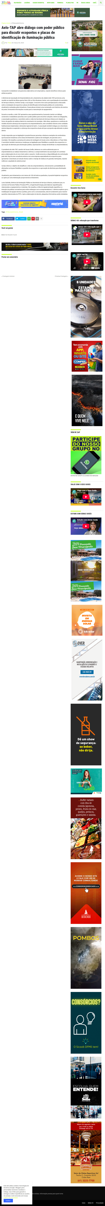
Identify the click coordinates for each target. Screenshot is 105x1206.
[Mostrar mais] (41, 218)
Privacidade (99, 1203)
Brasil (21, 212)
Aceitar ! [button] (8, 1200)
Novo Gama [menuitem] (50, 2)
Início (83, 1203)
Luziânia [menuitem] (27, 2)
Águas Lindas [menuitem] (85, 2)
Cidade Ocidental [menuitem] (38, 2)
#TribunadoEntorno (17, 23)
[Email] (37, 218)
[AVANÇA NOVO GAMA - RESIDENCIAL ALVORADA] (87, 36)
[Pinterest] (33, 218)
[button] (96, 2)
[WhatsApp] (29, 218)
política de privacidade (11, 1198)
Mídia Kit (90, 1203)
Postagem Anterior (9, 276)
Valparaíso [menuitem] (17, 2)
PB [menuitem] (77, 2)
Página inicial (6, 23)
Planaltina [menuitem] (70, 2)
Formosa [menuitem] (60, 2)
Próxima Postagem (61, 276)
